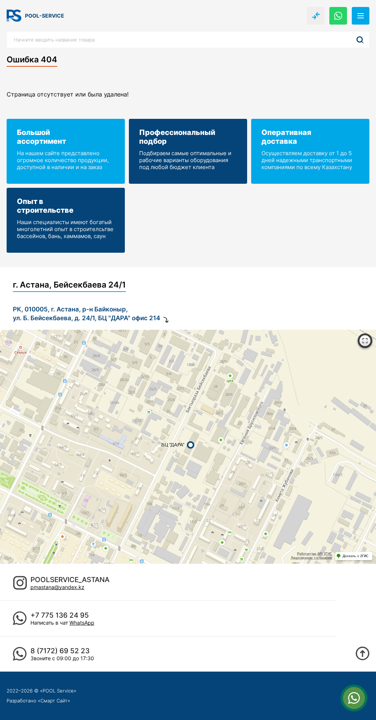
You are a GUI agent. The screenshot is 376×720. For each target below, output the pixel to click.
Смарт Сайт (54, 700)
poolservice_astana (69, 579)
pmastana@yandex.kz (57, 587)
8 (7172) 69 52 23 (60, 651)
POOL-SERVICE (44, 15)
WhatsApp (81, 623)
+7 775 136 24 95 (59, 615)
